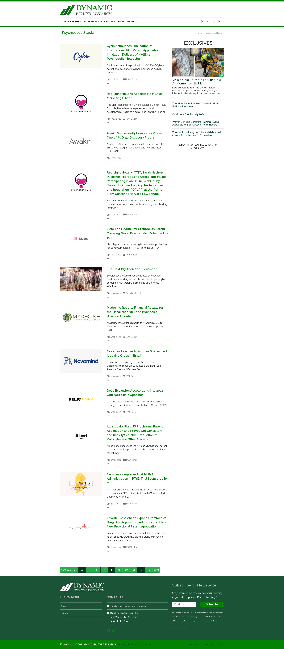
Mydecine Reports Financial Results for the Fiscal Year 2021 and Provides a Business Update (135, 312)
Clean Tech (108, 21)
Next (156, 569)
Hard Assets (91, 21)
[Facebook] (108, 631)
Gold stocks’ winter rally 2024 (188, 114)
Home (199, 33)
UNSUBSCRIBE (179, 627)
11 (134, 569)
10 (126, 569)
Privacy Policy (127, 644)
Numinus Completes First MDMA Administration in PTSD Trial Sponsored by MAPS (137, 479)
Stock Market (72, 21)
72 (148, 569)
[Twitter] (113, 631)
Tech (121, 21)
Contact (64, 613)
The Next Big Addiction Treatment (132, 269)
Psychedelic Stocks (213, 33)
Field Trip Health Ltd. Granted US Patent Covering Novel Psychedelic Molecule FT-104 (137, 233)
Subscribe (212, 604)
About (130, 21)
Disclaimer (143, 644)
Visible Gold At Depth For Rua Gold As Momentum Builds (196, 81)
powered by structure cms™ (206, 644)
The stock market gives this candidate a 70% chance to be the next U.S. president (197, 134)
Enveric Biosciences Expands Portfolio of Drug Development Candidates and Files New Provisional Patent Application (136, 522)
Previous (65, 569)
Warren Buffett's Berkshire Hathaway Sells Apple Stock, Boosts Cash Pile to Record (195, 123)
